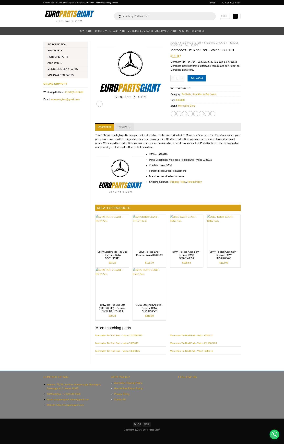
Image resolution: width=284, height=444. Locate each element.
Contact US (197, 31)
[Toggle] (86, 44)
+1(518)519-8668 (74, 92)
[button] (274, 434)
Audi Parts (119, 31)
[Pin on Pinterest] (190, 113)
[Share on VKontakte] (195, 113)
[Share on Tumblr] (207, 113)
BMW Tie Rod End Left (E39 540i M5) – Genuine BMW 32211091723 (112, 308)
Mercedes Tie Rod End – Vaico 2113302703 (193, 343)
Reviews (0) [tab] (124, 126)
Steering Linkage (214, 43)
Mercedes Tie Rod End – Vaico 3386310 (191, 351)
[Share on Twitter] (178, 113)
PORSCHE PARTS (58, 56)
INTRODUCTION (57, 44)
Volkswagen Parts (166, 31)
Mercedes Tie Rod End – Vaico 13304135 (117, 351)
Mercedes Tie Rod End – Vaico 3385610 (191, 335)
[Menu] (45, 31)
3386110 (180, 100)
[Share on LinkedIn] (201, 113)
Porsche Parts (102, 31)
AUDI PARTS (54, 62)
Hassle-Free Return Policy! (128, 388)
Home (173, 43)
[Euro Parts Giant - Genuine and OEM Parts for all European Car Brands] (69, 16)
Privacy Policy (122, 394)
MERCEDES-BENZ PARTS (62, 69)
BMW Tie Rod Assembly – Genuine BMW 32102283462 (224, 255)
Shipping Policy (178, 181)
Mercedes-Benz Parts (140, 31)
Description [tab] (105, 126)
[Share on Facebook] (173, 113)
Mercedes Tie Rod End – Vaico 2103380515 (118, 335)
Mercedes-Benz (186, 105)
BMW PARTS (54, 50)
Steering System (190, 43)
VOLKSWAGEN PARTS (60, 75)
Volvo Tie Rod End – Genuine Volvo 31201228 (149, 253)
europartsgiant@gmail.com (65, 99)
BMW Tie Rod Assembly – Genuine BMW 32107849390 (186, 255)
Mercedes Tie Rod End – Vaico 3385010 (116, 343)
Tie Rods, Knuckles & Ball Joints (199, 94)
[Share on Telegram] (212, 113)
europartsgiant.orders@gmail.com (71, 399)
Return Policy (194, 181)
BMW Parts (86, 31)
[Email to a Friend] (184, 113)
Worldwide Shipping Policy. (128, 383)
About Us (184, 31)
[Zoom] (99, 104)
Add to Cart (197, 78)
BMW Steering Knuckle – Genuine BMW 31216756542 (149, 308)
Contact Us (120, 399)
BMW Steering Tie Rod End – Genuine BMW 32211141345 (112, 255)
